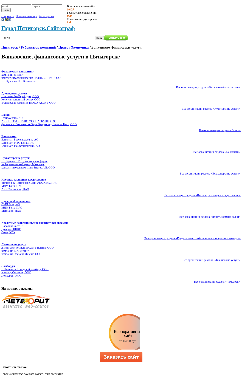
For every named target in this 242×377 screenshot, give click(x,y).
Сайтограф (38, 28)
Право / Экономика (73, 47)
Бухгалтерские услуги (15, 157)
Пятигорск (9, 47)
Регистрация (46, 16)
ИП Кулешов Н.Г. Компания (18, 81)
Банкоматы (8, 136)
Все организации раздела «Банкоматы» (217, 151)
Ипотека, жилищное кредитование (23, 179)
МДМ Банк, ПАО (11, 185)
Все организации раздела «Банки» (220, 130)
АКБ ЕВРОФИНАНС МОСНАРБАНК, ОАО (28, 121)
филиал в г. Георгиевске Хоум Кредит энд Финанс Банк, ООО (39, 124)
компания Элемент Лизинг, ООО (21, 253)
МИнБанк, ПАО (11, 210)
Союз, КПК (8, 232)
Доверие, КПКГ (11, 229)
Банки (5, 114)
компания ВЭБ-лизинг (15, 250)
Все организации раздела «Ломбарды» (217, 281)
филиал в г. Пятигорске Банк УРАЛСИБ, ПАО (29, 182)
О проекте (7, 16)
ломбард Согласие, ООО (16, 272)
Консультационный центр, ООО (21, 99)
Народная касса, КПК (14, 225)
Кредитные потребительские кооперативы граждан (34, 222)
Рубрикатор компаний (38, 47)
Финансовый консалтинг (17, 71)
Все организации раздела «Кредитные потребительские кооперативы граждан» (192, 238)
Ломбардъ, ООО (11, 275)
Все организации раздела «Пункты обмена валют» (210, 216)
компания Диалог (12, 74)
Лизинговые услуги (13, 244)
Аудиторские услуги (14, 93)
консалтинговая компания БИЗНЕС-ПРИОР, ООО (32, 77)
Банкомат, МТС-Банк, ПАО (18, 142)
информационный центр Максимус (22, 164)
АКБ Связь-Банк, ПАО (15, 189)
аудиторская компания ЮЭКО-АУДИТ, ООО (28, 102)
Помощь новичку (26, 16)
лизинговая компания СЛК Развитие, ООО (27, 247)
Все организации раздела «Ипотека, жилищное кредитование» (202, 195)
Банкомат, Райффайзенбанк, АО (20, 145)
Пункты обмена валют (15, 201)
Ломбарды (8, 266)
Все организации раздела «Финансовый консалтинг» (208, 87)
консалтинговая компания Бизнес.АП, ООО (28, 167)
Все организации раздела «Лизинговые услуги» (211, 259)
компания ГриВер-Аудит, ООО (20, 96)
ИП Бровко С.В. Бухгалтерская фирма (24, 161)
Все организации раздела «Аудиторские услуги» (211, 108)
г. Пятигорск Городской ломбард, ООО (25, 269)
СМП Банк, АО (10, 204)
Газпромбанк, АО (12, 117)
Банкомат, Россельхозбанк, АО (19, 139)
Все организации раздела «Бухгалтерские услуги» (210, 173)
